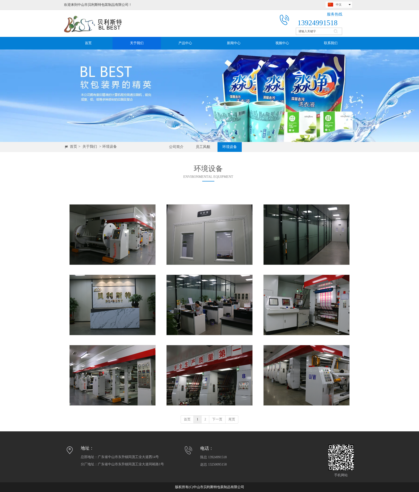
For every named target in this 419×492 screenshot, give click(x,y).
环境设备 (109, 146)
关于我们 (89, 146)
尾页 (231, 419)
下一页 (217, 419)
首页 (73, 146)
